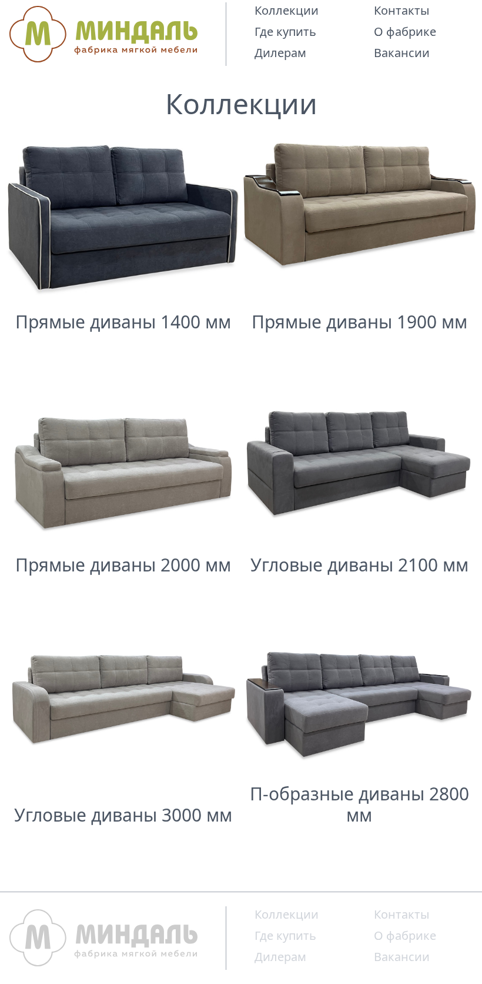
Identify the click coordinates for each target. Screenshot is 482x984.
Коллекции (287, 10)
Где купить (285, 31)
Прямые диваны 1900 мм (359, 322)
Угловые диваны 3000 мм (123, 815)
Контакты (402, 10)
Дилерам (280, 53)
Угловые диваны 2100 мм (359, 565)
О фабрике (405, 31)
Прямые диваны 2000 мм (123, 565)
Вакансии (402, 53)
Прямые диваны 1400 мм (123, 322)
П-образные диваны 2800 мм (359, 804)
